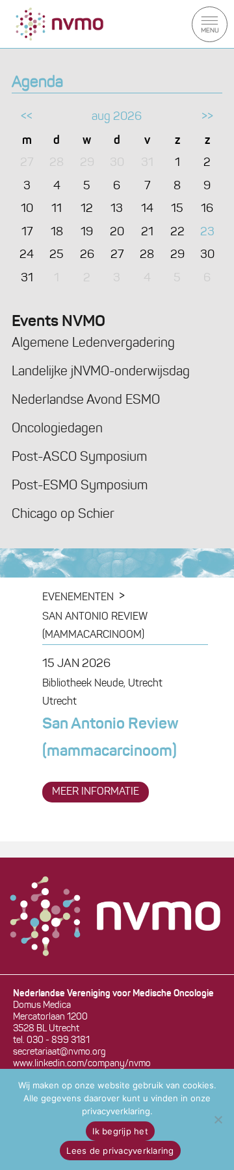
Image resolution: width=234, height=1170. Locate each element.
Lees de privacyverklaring (120, 1150)
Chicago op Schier (63, 514)
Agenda (37, 83)
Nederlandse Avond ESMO (86, 400)
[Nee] (217, 1119)
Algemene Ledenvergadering (93, 343)
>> (207, 117)
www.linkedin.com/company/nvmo (82, 1064)
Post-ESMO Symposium (80, 486)
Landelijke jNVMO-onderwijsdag (101, 372)
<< (26, 117)
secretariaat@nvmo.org (59, 1052)
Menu (210, 24)
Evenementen (78, 597)
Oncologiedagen (57, 429)
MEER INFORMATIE (95, 792)
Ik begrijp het (120, 1131)
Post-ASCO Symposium (79, 457)
